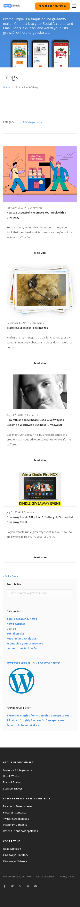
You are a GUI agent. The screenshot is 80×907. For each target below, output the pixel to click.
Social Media (15, 633)
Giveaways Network (15, 861)
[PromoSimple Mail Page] (35, 886)
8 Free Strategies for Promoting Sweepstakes (38, 715)
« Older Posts (10, 576)
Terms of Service (45, 876)
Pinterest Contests (14, 812)
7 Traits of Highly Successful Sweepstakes (35, 720)
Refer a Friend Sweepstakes (20, 831)
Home (6, 87)
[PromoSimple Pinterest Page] (27, 886)
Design (11, 628)
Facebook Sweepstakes (23, 725)
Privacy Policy (66, 876)
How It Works (11, 776)
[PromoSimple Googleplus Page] (20, 886)
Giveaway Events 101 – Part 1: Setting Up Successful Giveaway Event (40, 519)
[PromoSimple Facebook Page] (4, 886)
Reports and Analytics (22, 638)
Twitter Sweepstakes (16, 819)
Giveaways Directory (15, 855)
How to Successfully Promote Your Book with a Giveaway (36, 215)
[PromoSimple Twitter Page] (12, 886)
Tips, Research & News (22, 619)
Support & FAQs (13, 788)
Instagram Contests (15, 825)
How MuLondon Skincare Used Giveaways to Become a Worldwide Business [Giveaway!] (35, 422)
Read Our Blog (12, 849)
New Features (16, 624)
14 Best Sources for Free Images (27, 328)
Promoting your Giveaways (25, 643)
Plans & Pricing (12, 782)
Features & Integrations (17, 770)
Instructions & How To (22, 648)
